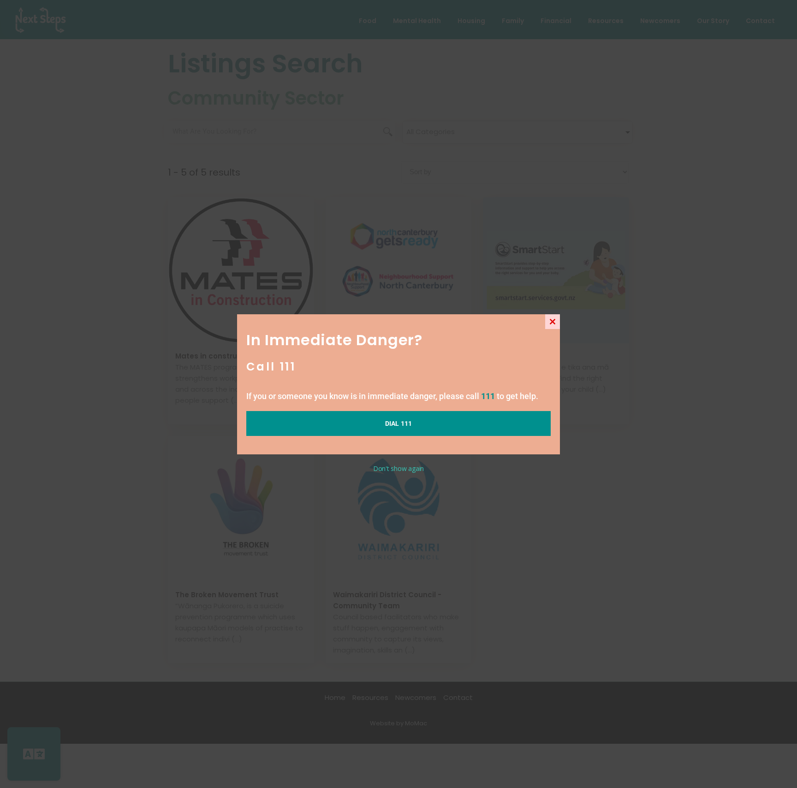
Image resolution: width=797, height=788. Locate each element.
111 (488, 396)
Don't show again (398, 468)
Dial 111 (398, 423)
